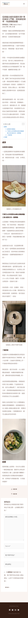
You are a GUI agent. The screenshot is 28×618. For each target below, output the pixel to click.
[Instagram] (18, 610)
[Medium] (12, 610)
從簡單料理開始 (11, 129)
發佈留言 (5, 25)
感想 (5, 127)
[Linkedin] (9, 610)
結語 (5, 137)
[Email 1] (15, 610)
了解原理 (9, 135)
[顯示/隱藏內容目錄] (22, 124)
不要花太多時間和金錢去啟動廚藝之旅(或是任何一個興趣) (15, 132)
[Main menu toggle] (24, 4)
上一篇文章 (14, 489)
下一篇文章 (14, 494)
